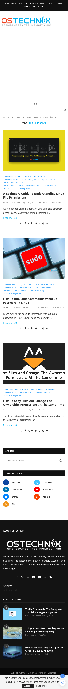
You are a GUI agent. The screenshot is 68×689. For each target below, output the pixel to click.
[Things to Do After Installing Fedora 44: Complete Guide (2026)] (12, 633)
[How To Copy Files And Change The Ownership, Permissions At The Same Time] (34, 363)
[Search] (64, 110)
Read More (42, 686)
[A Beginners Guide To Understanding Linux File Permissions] (34, 150)
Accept (27, 685)
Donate (58, 4)
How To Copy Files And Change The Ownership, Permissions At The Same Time (33, 403)
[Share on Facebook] (25, 223)
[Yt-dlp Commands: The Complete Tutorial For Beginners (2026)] (12, 614)
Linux (43, 4)
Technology (32, 4)
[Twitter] (22, 577)
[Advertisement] (34, 67)
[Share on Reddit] (36, 223)
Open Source (17, 4)
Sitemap (52, 672)
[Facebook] (17, 577)
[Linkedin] (28, 577)
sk (7, 202)
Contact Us (29, 7)
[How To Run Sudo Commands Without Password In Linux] (34, 258)
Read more (9, 217)
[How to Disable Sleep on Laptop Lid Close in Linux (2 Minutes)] (12, 652)
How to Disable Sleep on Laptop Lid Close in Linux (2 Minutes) (44, 649)
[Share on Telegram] (43, 223)
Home (6, 4)
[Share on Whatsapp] (39, 223)
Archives (7, 585)
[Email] (40, 577)
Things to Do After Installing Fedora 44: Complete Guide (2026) (44, 630)
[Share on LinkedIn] (32, 223)
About (41, 7)
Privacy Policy (39, 672)
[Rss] (50, 577)
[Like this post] (21, 223)
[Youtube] (34, 577)
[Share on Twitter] (29, 223)
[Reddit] (45, 577)
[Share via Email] (47, 223)
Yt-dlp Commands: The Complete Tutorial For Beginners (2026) (43, 611)
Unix (50, 4)
